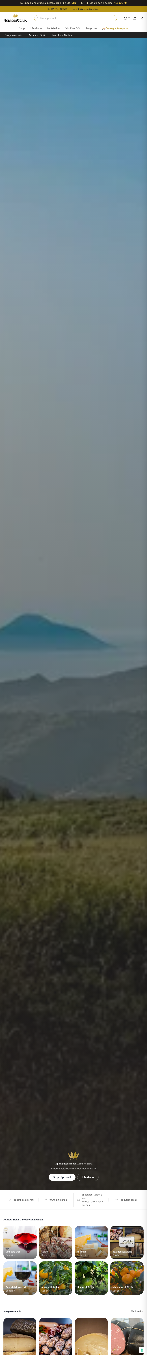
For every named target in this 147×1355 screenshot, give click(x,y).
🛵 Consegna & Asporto (115, 28)
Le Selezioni (53, 28)
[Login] (142, 18)
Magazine (91, 28)
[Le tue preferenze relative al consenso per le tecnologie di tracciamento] (142, 1350)
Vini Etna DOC (73, 28)
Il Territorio (36, 28)
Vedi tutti (136, 1311)
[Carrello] (135, 18)
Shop (22, 28)
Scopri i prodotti (62, 1177)
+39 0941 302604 (59, 8)
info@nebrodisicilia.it (87, 8)
